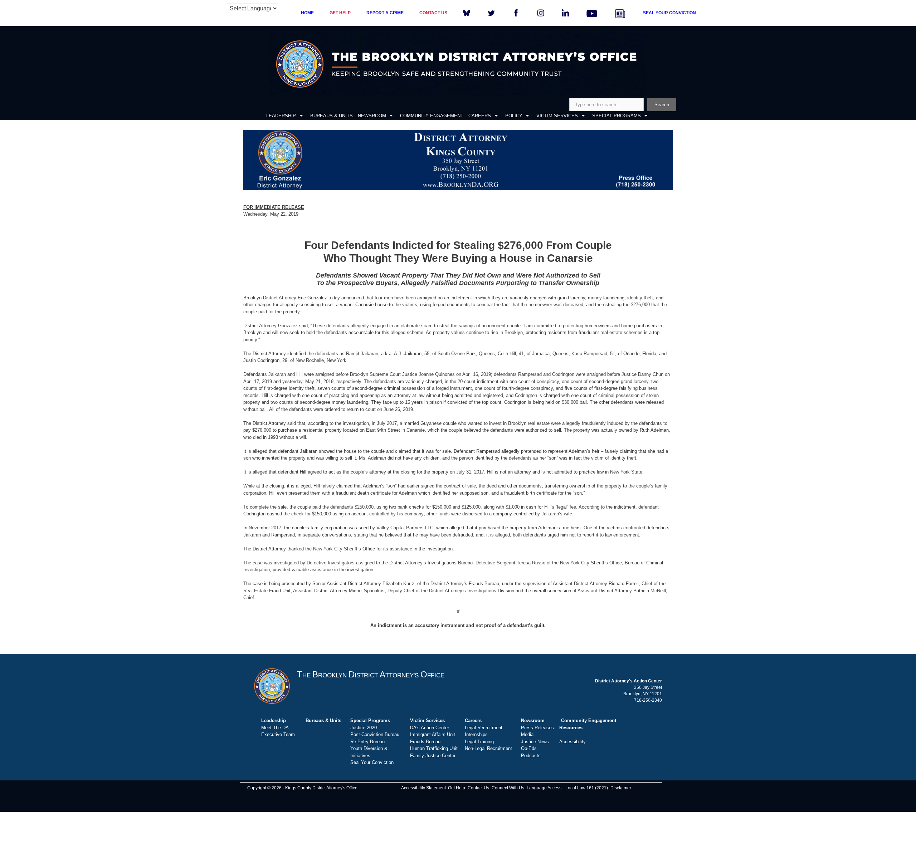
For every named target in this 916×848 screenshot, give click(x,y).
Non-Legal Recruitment (488, 748)
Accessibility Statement (423, 787)
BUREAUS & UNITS (331, 115)
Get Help (456, 787)
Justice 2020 (363, 727)
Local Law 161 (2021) (586, 787)
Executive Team (278, 734)
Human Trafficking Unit (434, 748)
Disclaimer (620, 787)
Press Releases (537, 727)
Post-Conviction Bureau (374, 734)
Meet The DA (275, 727)
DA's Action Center (429, 727)
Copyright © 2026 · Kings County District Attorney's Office (302, 787)
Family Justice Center (432, 755)
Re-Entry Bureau (367, 741)
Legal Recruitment (483, 727)
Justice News (535, 741)
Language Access (544, 787)
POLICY (513, 115)
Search (661, 104)
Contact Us (478, 787)
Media (527, 734)
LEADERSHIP (281, 115)
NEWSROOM (372, 115)
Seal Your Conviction (372, 762)
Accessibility (572, 741)
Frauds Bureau (425, 741)
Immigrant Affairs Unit (432, 734)
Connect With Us (508, 787)
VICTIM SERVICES (557, 115)
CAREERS (479, 115)
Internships (476, 734)
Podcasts (531, 755)
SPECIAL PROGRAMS (616, 115)
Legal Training (479, 741)
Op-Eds (529, 748)
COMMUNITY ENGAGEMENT (431, 115)
